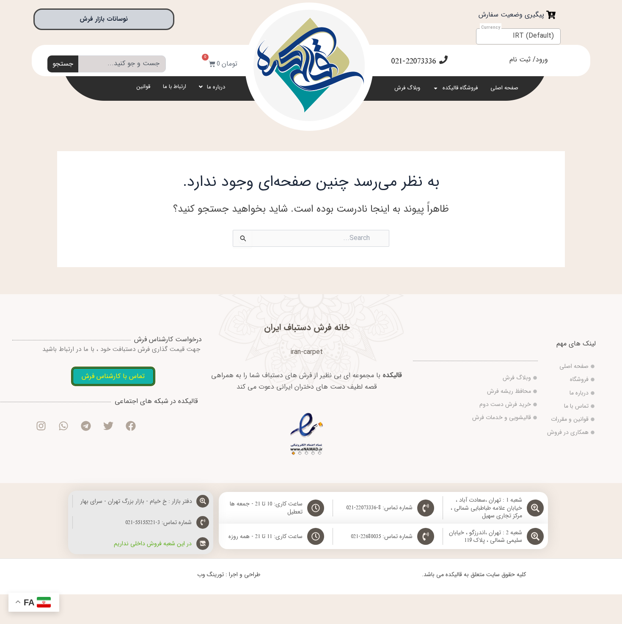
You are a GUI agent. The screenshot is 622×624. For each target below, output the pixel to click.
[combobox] (122, 63)
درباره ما (216, 87)
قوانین (143, 86)
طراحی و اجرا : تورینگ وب (228, 574)
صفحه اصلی (504, 87)
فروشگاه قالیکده (460, 87)
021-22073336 (413, 61)
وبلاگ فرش (407, 87)
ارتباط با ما (174, 86)
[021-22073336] (443, 59)
